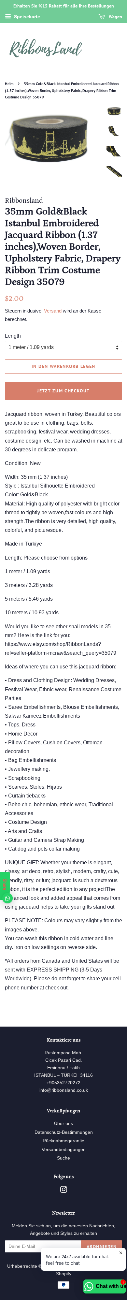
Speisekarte (26, 16)
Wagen (114, 17)
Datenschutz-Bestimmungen (64, 1132)
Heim (9, 83)
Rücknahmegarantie (63, 1140)
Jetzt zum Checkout (63, 391)
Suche (63, 1158)
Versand (53, 311)
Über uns (63, 1123)
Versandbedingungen (64, 1149)
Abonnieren (102, 1246)
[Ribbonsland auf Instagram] (63, 1191)
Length (13, 336)
